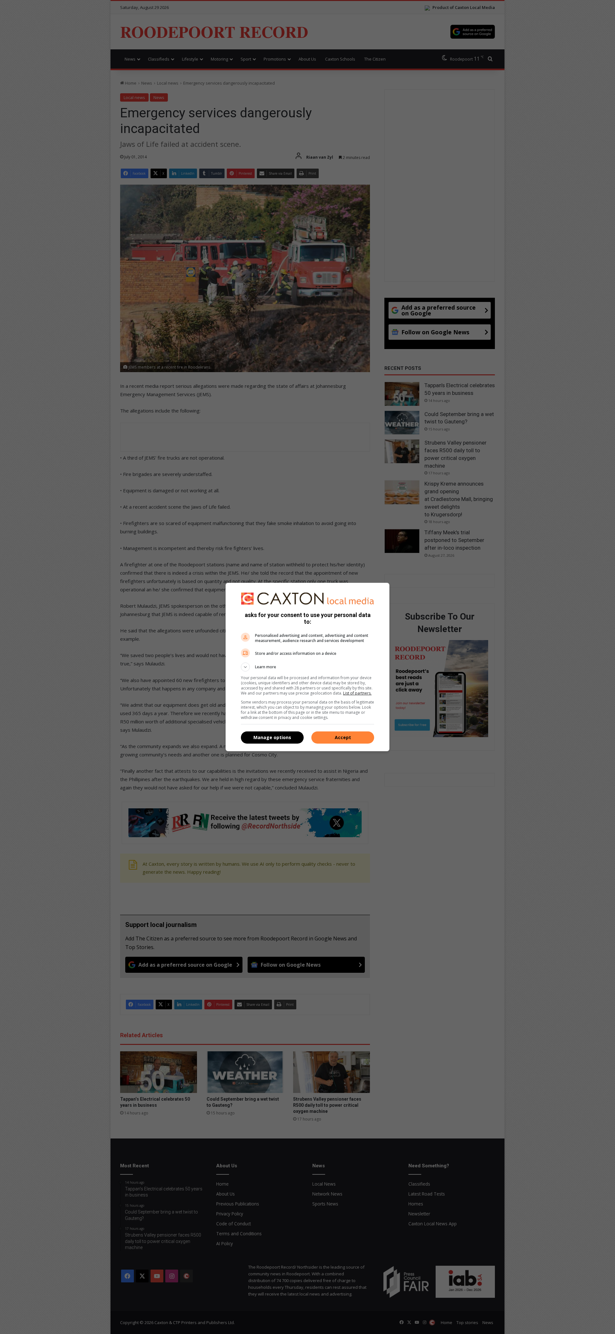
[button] (307, 667)
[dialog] (308, 667)
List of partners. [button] (357, 693)
